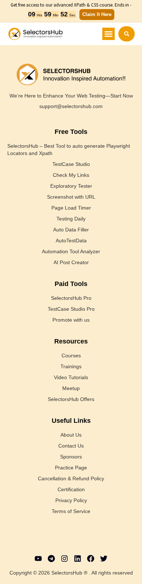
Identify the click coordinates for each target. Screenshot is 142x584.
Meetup (71, 388)
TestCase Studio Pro (71, 309)
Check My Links (71, 175)
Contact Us (71, 446)
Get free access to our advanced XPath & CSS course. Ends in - (71, 5)
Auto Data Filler (71, 230)
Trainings (71, 366)
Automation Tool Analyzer (71, 251)
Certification (71, 489)
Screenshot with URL (71, 197)
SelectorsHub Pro (71, 298)
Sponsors (71, 457)
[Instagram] (64, 558)
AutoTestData (71, 240)
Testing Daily (71, 219)
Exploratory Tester (71, 186)
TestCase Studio (71, 164)
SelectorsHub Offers (71, 399)
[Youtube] (38, 558)
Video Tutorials (71, 377)
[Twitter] (103, 558)
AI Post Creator (71, 262)
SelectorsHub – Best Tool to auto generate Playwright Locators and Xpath (68, 149)
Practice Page (71, 467)
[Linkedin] (77, 558)
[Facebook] (90, 558)
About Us (71, 435)
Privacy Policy (71, 500)
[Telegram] (51, 558)
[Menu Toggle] (108, 34)
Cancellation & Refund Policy (71, 478)
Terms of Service (71, 511)
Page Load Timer (71, 208)
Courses (71, 355)
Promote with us (71, 320)
